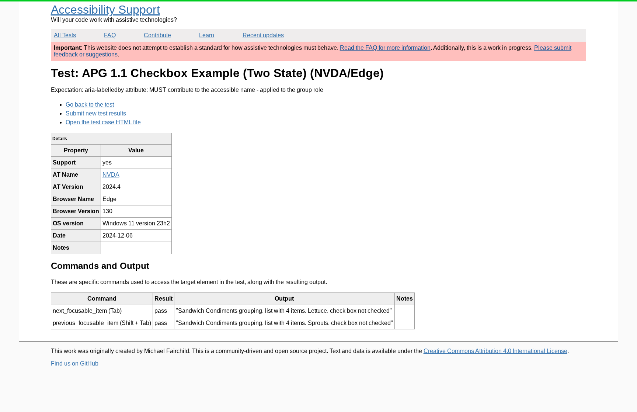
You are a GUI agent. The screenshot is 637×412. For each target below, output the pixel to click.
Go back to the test (90, 104)
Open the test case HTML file (103, 122)
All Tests (65, 35)
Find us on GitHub (74, 363)
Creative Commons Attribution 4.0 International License (495, 351)
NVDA (110, 175)
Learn (206, 35)
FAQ (110, 35)
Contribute (157, 35)
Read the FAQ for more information (385, 48)
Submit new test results (96, 113)
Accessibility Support (105, 9)
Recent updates (263, 35)
